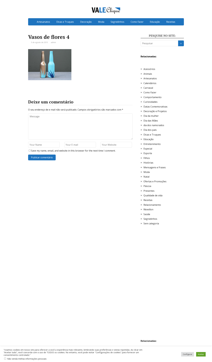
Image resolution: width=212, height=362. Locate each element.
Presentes (148, 190)
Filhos (146, 158)
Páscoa (147, 186)
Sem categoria (151, 223)
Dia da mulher (151, 115)
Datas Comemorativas (155, 106)
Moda (101, 21)
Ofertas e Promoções (154, 181)
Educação (155, 21)
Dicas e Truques (65, 21)
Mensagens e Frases (154, 167)
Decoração (86, 21)
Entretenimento (152, 144)
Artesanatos (43, 21)
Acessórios (149, 69)
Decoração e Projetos (155, 111)
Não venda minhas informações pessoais (26, 358)
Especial (147, 148)
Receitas (170, 21)
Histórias (148, 162)
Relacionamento (152, 204)
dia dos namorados (153, 125)
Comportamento (152, 97)
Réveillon (148, 209)
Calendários (149, 83)
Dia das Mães (150, 120)
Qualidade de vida (152, 195)
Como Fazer (137, 21)
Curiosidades (150, 101)
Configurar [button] (187, 354)
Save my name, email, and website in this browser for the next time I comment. (73, 150)
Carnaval (148, 87)
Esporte (147, 153)
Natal (146, 176)
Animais (147, 73)
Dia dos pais (150, 129)
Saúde (146, 214)
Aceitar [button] (201, 354)
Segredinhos (117, 21)
